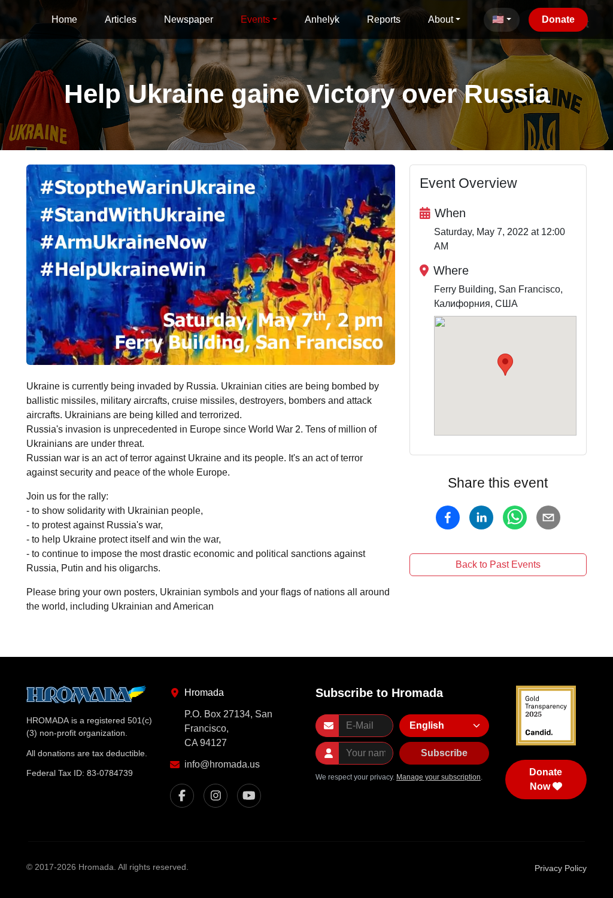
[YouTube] (249, 796)
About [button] (440, 19)
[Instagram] (215, 796)
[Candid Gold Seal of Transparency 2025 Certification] (546, 715)
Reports (383, 19)
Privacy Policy (561, 868)
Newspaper (188, 19)
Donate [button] (558, 19)
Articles (120, 19)
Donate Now (545, 779)
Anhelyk (322, 19)
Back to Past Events (498, 564)
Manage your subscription (438, 777)
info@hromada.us (222, 764)
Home (64, 19)
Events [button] (255, 19)
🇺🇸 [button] (498, 19)
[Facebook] (182, 796)
